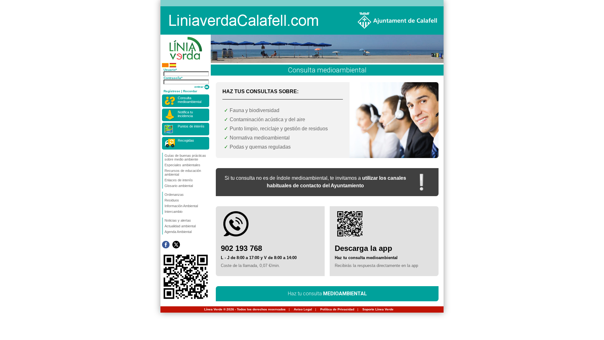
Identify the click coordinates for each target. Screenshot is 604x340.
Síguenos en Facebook (166, 244)
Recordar (190, 91)
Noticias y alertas (178, 220)
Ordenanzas (174, 194)
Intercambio (173, 211)
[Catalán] (165, 66)
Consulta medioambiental (189, 100)
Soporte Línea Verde (378, 309)
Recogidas (186, 140)
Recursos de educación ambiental (183, 172)
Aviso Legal (303, 309)
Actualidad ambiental (180, 226)
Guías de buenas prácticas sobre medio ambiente (185, 157)
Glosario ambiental (179, 186)
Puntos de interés (191, 126)
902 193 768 (241, 248)
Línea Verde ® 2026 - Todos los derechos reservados (245, 309)
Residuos (172, 200)
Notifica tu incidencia (185, 114)
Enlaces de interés (179, 180)
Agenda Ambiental (178, 232)
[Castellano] (173, 66)
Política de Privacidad (337, 309)
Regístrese (172, 91)
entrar (199, 86)
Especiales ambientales (182, 165)
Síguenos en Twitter (176, 244)
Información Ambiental (181, 206)
